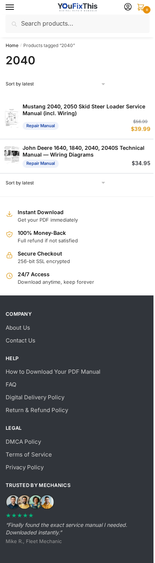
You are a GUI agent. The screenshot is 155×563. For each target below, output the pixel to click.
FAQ (11, 384)
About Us (18, 327)
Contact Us (20, 340)
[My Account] (127, 7)
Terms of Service (29, 454)
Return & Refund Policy (37, 410)
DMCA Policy (23, 441)
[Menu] (17, 7)
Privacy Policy (25, 467)
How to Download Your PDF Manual (53, 371)
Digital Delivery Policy (35, 397)
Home (12, 45)
